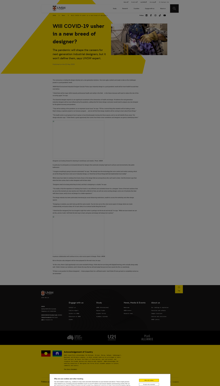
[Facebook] (151, 15)
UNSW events (127, 310)
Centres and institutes (158, 316)
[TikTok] (160, 15)
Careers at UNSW (74, 313)
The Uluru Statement (70, 369)
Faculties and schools (158, 310)
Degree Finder (100, 310)
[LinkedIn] (146, 15)
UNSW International (102, 307)
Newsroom (126, 307)
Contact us (72, 307)
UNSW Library (155, 319)
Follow (141, 15)
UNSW (54, 15)
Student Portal (101, 313)
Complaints (175, 382)
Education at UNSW (74, 316)
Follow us (45, 382)
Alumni (71, 319)
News (63, 15)
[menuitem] (115, 8)
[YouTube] (164, 15)
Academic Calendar (102, 316)
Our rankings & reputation (159, 307)
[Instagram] (155, 15)
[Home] (59, 8)
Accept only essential (149, 384)
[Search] (174, 8)
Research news (128, 313)
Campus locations (156, 313)
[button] (179, 289)
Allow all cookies (148, 380)
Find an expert (73, 310)
